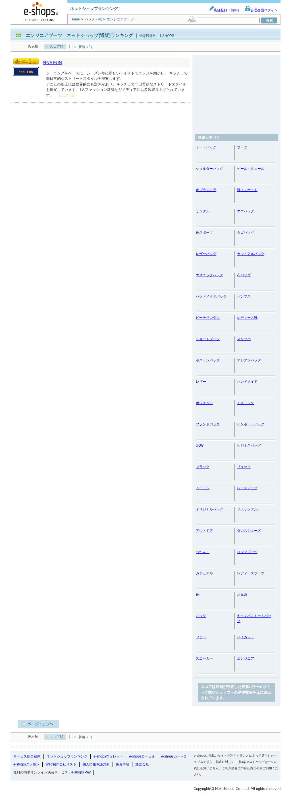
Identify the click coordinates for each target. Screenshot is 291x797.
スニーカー (204, 658)
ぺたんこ (202, 552)
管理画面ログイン (264, 10)
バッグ (201, 616)
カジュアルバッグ (250, 254)
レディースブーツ (250, 573)
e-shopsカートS (173, 756)
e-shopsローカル (142, 756)
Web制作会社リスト (60, 764)
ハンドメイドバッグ (211, 296)
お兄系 (242, 595)
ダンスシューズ (249, 531)
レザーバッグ (206, 254)
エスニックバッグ (209, 275)
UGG (199, 445)
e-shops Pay (81, 772)
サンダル (202, 211)
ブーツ (242, 147)
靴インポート (247, 190)
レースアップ (247, 488)
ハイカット (245, 637)
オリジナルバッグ (209, 509)
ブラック (202, 467)
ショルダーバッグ (209, 169)
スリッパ (244, 339)
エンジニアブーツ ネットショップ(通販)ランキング (79, 35)
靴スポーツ (204, 233)
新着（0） (86, 47)
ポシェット (204, 403)
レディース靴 (247, 318)
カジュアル (204, 573)
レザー (201, 382)
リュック (244, 467)
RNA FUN (52, 62)
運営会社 (142, 764)
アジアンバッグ (249, 360)
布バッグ (244, 275)
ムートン (202, 488)
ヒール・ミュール (250, 169)
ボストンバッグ (208, 360)
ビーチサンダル (208, 318)
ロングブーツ (247, 552)
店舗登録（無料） (227, 10)
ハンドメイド (247, 382)
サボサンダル (247, 509)
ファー (201, 637)
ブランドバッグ (208, 424)
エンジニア (245, 658)
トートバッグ (206, 147)
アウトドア (204, 531)
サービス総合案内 (27, 756)
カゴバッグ (245, 233)
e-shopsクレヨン (26, 764)
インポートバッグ (250, 424)
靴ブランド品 (206, 190)
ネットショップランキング (67, 756)
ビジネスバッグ (249, 445)
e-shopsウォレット (108, 756)
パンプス (244, 296)
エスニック (245, 403)
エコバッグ (245, 211)
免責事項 (122, 764)
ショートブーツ (208, 339)
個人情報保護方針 (96, 764)
